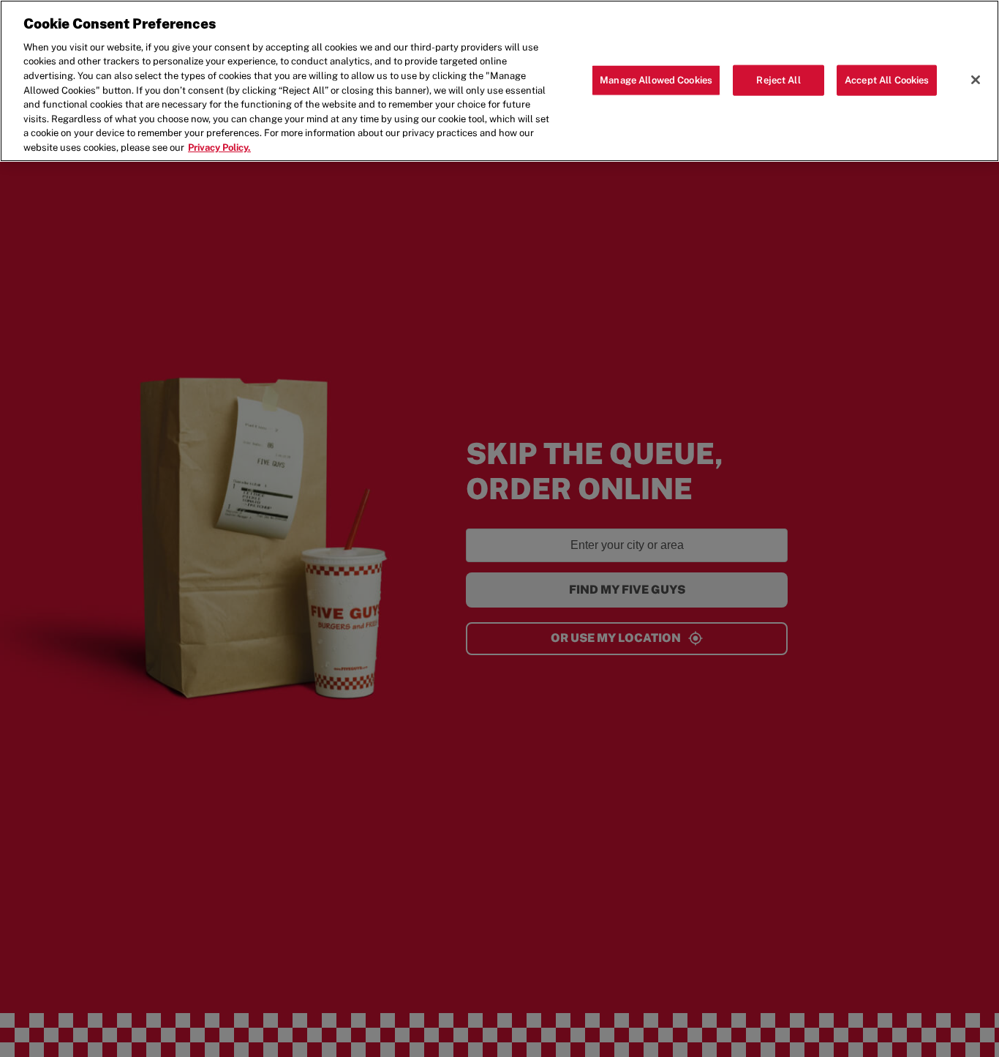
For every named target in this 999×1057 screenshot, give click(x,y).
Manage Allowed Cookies (656, 79)
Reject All (778, 79)
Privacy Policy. (219, 147)
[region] (499, 81)
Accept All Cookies (887, 79)
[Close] (976, 80)
